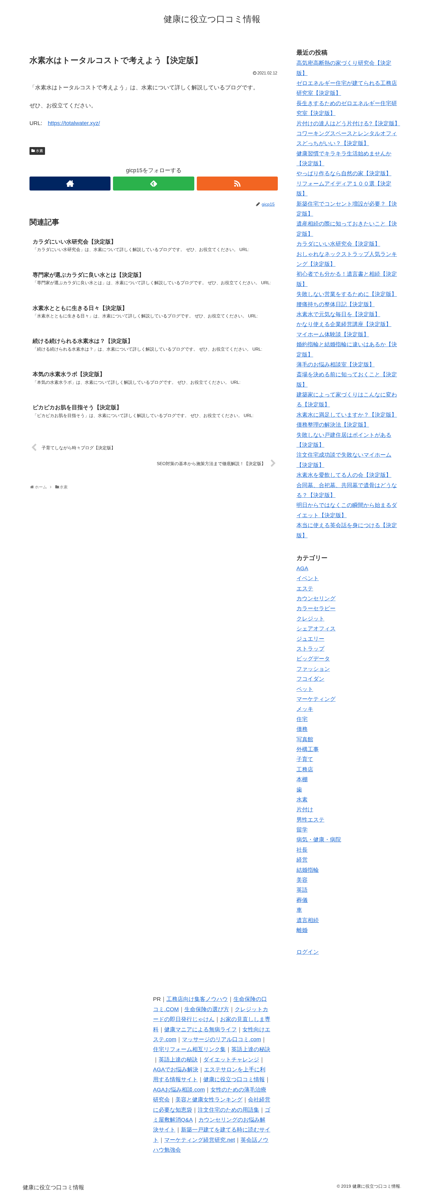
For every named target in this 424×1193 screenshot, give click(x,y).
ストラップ (310, 649)
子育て (304, 759)
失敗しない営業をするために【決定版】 (346, 294)
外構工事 (307, 749)
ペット (304, 689)
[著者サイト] (70, 184)
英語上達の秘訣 (250, 1049)
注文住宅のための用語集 (228, 1110)
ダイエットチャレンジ (231, 1059)
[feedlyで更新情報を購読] (153, 184)
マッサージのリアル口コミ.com (221, 1039)
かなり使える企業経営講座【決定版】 (343, 324)
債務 (302, 729)
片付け (304, 809)
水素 (39, 151)
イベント (307, 578)
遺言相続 (307, 920)
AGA (302, 568)
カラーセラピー (316, 608)
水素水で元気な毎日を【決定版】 (338, 314)
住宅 (302, 719)
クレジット (310, 619)
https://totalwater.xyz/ (74, 123)
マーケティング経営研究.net (199, 1140)
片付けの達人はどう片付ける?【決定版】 (348, 123)
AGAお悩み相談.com (179, 1090)
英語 (302, 890)
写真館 (304, 739)
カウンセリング (316, 598)
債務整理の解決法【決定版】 (332, 425)
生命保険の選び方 (206, 1009)
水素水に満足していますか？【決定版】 (346, 415)
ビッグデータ (313, 659)
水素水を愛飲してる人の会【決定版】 (343, 475)
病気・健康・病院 (318, 839)
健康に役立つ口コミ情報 (234, 1079)
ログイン (307, 952)
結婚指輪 (307, 870)
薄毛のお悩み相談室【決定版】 (335, 364)
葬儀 (302, 900)
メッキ (304, 709)
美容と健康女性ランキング (208, 1100)
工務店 (304, 769)
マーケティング (316, 699)
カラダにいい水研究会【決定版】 (338, 244)
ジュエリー (310, 639)
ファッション (313, 669)
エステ (304, 588)
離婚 (302, 930)
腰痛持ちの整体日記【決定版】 (335, 304)
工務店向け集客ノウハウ (197, 999)
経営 (302, 860)
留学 (302, 830)
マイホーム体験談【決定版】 (332, 334)
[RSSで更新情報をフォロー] (237, 184)
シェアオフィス (316, 629)
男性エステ (310, 820)
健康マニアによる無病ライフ (200, 1029)
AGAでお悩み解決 (175, 1069)
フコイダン (310, 679)
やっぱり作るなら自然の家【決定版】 (343, 173)
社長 (302, 850)
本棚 (302, 779)
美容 (302, 880)
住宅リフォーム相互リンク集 (189, 1049)
